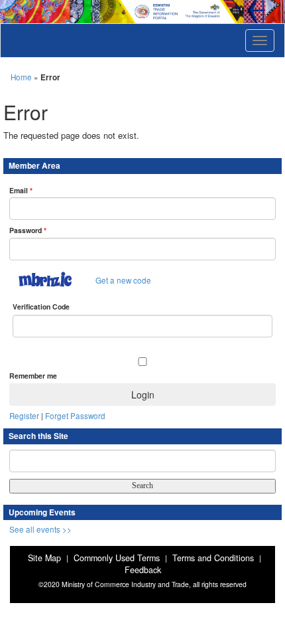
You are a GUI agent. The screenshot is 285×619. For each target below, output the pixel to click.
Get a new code (123, 280)
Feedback (143, 570)
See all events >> (40, 529)
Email (20, 190)
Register (24, 415)
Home (21, 77)
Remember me (33, 376)
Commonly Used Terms (117, 558)
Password (27, 230)
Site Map (44, 558)
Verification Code (41, 306)
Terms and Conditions (213, 558)
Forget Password (75, 415)
